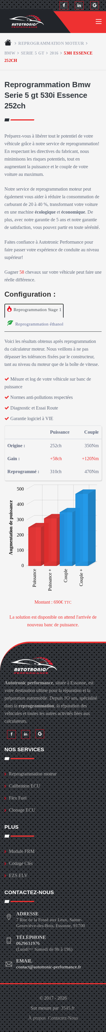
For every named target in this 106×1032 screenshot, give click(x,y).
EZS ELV (18, 875)
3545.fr (67, 1007)
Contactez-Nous (63, 1018)
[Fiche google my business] (94, 5)
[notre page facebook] (63, 5)
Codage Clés (21, 863)
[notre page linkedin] (79, 5)
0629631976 (28, 943)
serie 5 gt (32, 53)
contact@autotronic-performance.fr (48, 967)
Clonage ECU (22, 810)
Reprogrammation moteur (51, 43)
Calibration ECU (24, 785)
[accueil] (8, 43)
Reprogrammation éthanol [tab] (38, 324)
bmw (9, 53)
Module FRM (21, 851)
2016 (54, 53)
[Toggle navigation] (99, 22)
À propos (37, 1018)
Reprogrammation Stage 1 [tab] (37, 309)
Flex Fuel (17, 797)
